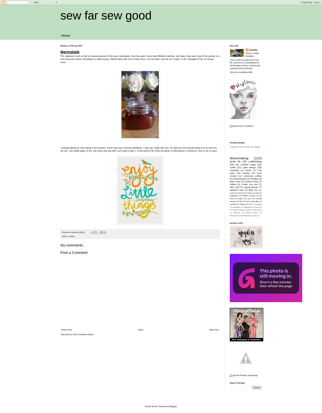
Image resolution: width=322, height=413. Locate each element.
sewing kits (245, 215)
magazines (234, 196)
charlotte (253, 50)
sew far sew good (106, 15)
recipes (240, 199)
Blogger (173, 406)
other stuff (234, 187)
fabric (251, 190)
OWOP (245, 196)
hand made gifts (252, 201)
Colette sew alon (249, 184)
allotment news (237, 190)
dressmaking (239, 158)
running (233, 204)
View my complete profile (241, 72)
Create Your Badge (252, 147)
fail (241, 201)
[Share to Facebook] (101, 232)
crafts (233, 167)
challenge (236, 207)
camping (258, 204)
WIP (250, 204)
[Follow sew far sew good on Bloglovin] (243, 118)
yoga (255, 215)
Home (65, 35)
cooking (71, 236)
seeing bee (234, 215)
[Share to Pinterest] (104, 232)
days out (255, 196)
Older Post (214, 330)
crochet (256, 207)
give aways (249, 167)
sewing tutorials (251, 187)
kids (248, 210)
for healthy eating (237, 210)
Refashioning (240, 179)
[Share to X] (98, 232)
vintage (242, 204)
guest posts (235, 181)
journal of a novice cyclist (248, 193)
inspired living (251, 181)
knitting (233, 184)
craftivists (246, 207)
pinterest (236, 213)
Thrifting (254, 179)
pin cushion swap (246, 164)
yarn (249, 199)
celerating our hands (240, 170)
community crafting (253, 176)
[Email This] (92, 232)
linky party (258, 210)
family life (235, 161)
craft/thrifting (255, 161)
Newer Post (66, 330)
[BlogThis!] (95, 232)
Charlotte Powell (236, 147)
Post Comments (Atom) (83, 334)
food (231, 199)
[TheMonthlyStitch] (245, 367)
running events (251, 213)
